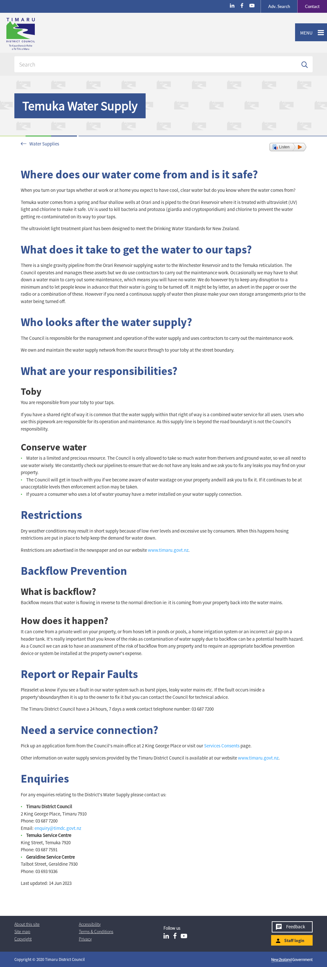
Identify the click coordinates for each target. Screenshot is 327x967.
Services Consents (222, 746)
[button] (288, 147)
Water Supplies (44, 143)
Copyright (23, 939)
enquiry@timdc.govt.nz (57, 828)
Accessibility (90, 924)
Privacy (85, 939)
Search (279, 6)
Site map (22, 931)
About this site (27, 924)
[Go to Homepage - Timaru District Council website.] (45, 34)
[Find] (305, 64)
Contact (308, 6)
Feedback (295, 927)
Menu (304, 33)
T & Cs (96, 931)
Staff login (294, 940)
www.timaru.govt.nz (168, 550)
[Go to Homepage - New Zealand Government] (292, 959)
